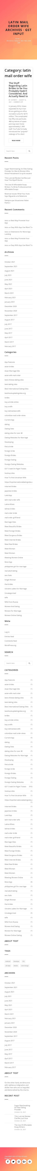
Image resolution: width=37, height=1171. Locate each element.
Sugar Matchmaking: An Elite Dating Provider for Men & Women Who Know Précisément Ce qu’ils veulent (18, 171)
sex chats (8, 575)
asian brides (9, 366)
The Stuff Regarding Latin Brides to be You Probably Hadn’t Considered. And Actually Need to (18, 89)
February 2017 (10, 346)
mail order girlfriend (12, 517)
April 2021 (8, 289)
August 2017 (9, 320)
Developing (9, 442)
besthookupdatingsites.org (15, 393)
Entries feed (9, 636)
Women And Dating (12, 606)
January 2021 (10, 302)
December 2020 (11, 306)
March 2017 (9, 342)
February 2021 (10, 297)
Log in (7, 632)
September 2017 (11, 315)
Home (17, 39)
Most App (8, 562)
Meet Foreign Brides (12, 531)
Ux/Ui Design (25, 966)
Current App (9, 420)
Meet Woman (10, 549)
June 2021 (8, 280)
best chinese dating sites (14, 380)
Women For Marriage (13, 611)
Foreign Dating (10, 460)
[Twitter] (13, 1161)
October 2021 (10, 262)
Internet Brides (10, 486)
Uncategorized (10, 593)
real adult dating (11, 571)
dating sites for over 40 (14, 433)
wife (6, 597)
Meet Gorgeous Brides (13, 535)
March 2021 (9, 293)
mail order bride (11, 513)
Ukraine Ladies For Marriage (16, 589)
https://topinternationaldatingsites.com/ (20, 482)
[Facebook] (8, 1161)
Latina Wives (9, 504)
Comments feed (11, 641)
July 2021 (8, 275)
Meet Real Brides (11, 544)
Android (7, 961)
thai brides (9, 584)
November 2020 (11, 311)
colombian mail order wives (15, 415)
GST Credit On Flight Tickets (15, 469)
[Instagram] (18, 1161)
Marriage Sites (10, 522)
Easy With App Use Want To (21, 227)
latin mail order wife (12, 500)
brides (7, 398)
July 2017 (8, 324)
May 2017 (8, 333)
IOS (23, 961)
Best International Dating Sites (16, 389)
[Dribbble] (29, 1161)
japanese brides (11, 491)
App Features (10, 362)
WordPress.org (10, 645)
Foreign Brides (10, 455)
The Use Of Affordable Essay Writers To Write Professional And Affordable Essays (18, 187)
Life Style (7, 966)
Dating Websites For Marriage (16, 437)
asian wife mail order (13, 375)
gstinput (14, 100)
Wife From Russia (11, 602)
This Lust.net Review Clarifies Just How (22, 1117)
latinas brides (10, 509)
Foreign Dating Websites (14, 464)
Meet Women (10, 553)
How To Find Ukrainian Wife (15, 478)
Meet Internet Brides (13, 540)
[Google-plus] (24, 1161)
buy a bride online (11, 402)
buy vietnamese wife (12, 411)
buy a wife (8, 406)
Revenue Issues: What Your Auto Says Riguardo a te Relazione (17, 195)
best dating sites (11, 384)
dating (7, 424)
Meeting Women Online (14, 557)
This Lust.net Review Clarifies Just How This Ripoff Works (17, 179)
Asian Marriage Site (12, 371)
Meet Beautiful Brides (13, 526)
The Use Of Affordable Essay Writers (23, 1126)
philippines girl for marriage (15, 566)
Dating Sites (9, 429)
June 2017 (8, 329)
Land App (8, 495)
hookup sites (10, 473)
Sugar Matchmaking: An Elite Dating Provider (22, 1107)
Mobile (16, 966)
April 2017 (8, 337)
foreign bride (10, 451)
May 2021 (8, 284)
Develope (16, 961)
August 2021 (9, 271)
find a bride (9, 446)
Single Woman (10, 580)
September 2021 (11, 266)
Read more (16, 140)
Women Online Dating (13, 615)
